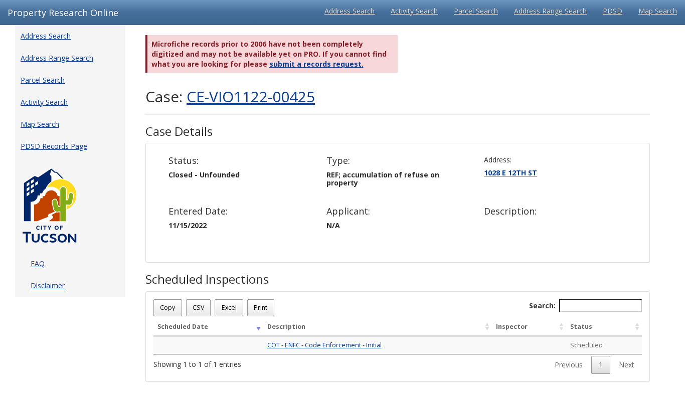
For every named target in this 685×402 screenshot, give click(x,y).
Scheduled (586, 345)
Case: (230, 96)
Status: (183, 161)
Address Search (349, 11)
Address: (497, 159)
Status (581, 326)
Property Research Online (63, 13)
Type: (338, 161)
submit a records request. (316, 64)
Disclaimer (48, 285)
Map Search (657, 11)
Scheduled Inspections (207, 279)
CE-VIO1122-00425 (251, 96)
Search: (542, 305)
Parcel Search (476, 11)
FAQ (38, 263)
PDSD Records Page (54, 146)
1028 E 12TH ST (510, 172)
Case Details (179, 131)
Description (286, 326)
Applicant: (348, 212)
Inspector (512, 326)
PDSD (612, 11)
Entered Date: (198, 212)
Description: (510, 212)
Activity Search (414, 11)
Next (626, 364)
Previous (569, 364)
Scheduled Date (182, 326)
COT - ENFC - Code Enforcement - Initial (324, 345)
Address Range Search (550, 11)
